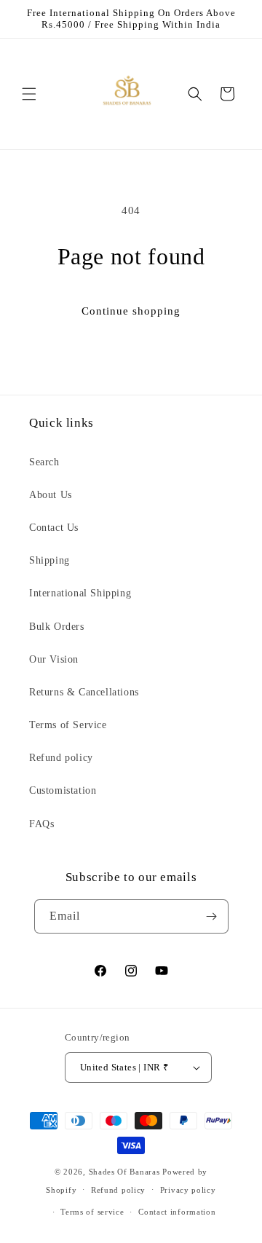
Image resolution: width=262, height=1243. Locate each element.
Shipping (49, 560)
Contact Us (54, 527)
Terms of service (92, 1211)
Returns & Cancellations (84, 692)
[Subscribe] (212, 916)
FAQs (41, 823)
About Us (50, 494)
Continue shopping (131, 311)
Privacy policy (188, 1189)
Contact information (176, 1211)
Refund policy (61, 757)
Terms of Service (68, 724)
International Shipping (80, 593)
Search (44, 462)
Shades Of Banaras (124, 1171)
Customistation (62, 790)
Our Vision (54, 659)
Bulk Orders (56, 626)
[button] (29, 94)
